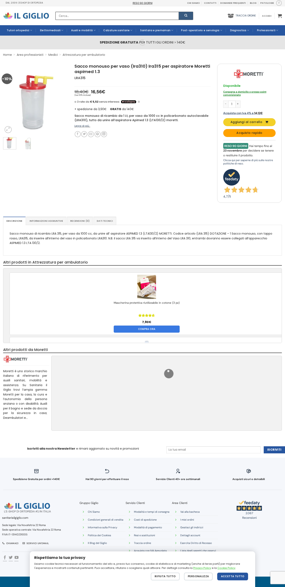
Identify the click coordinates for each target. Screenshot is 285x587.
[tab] (14, 221)
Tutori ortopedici (18, 30)
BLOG (253, 3)
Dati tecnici (105, 221)
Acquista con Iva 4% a (243, 113)
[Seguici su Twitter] (11, 558)
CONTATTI (210, 3)
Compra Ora (146, 329)
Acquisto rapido (249, 133)
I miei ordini (187, 519)
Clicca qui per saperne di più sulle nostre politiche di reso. (248, 161)
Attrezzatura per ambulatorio (84, 55)
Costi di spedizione (145, 519)
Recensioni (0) (80, 221)
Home (7, 55)
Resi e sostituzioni (144, 535)
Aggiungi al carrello (246, 122)
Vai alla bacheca (190, 512)
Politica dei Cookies (99, 535)
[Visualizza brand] (249, 74)
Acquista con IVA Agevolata (150, 550)
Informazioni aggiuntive (46, 221)
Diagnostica (238, 30)
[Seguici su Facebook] (278, 3)
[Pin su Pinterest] (98, 134)
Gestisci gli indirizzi (191, 527)
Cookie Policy (226, 568)
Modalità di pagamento (148, 527)
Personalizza (198, 576)
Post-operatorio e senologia (200, 30)
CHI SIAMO (193, 3)
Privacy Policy (202, 568)
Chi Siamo (94, 512)
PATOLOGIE (267, 3)
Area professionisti (30, 55)
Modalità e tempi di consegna (151, 512)
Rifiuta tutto (165, 576)
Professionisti (266, 30)
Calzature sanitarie (116, 30)
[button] (266, 16)
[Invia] (186, 16)
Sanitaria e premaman (155, 30)
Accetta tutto (233, 576)
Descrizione (14, 221)
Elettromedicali (50, 30)
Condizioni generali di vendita (105, 519)
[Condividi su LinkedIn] (104, 134)
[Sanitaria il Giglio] (26, 15)
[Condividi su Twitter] (84, 134)
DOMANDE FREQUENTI (233, 3)
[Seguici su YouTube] (16, 558)
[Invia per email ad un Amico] (91, 134)
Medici (53, 55)
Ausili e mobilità (82, 30)
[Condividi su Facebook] (78, 134)
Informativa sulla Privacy (102, 527)
